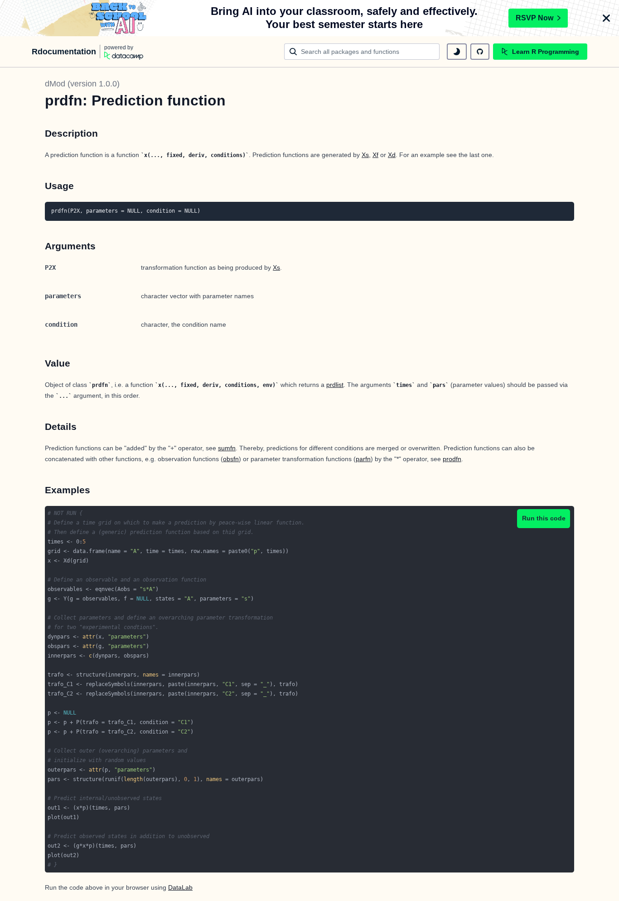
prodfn (452, 458)
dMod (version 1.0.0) (82, 83)
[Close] (606, 18)
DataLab (180, 887)
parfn (363, 458)
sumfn (227, 448)
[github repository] (479, 51)
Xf (375, 154)
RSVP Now (534, 18)
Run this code (544, 518)
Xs (365, 154)
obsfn (231, 458)
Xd (392, 154)
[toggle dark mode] (457, 51)
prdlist (334, 384)
